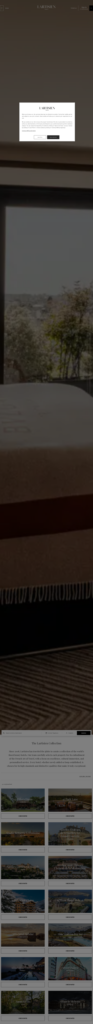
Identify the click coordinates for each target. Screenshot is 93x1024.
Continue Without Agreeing (29, 130)
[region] (47, 121)
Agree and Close (53, 137)
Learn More (40, 137)
